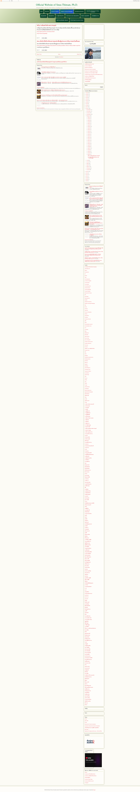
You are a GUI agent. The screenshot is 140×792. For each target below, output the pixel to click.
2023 (87, 97)
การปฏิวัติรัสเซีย (87, 414)
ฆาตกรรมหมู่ (87, 475)
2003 (87, 180)
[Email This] (42, 38)
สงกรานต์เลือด (87, 647)
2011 (87, 176)
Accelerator (87, 272)
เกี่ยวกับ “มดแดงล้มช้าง (85, 15)
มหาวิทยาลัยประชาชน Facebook (90, 77)
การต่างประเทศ (87, 405)
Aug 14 (89, 137)
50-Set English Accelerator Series (77, 20)
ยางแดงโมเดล (87, 603)
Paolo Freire (87, 338)
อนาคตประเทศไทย (88, 699)
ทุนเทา (86, 517)
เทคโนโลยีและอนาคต (88, 523)
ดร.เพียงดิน (86, 489)
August (88, 115)
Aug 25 (89, 126)
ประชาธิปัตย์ (87, 546)
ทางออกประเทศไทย (88, 513)
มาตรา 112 (86, 596)
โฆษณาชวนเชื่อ (87, 477)
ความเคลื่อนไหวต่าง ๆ (88, 442)
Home (41, 11)
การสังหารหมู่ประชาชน (88, 431)
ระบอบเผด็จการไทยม (88, 619)
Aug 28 (89, 121)
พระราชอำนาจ (87, 572)
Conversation (87, 282)
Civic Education (87, 279)
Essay (86, 306)
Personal (86, 345)
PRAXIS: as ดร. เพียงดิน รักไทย (89, 348)
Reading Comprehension (89, 357)
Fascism (86, 308)
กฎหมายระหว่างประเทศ (89, 391)
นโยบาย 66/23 (87, 530)
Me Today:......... (87, 729)
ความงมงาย (86, 444)
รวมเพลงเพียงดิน (87, 81)
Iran (85, 327)
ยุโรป (86, 614)
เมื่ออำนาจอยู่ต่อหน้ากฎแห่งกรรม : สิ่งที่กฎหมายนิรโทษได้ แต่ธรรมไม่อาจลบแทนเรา (95, 216)
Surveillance (87, 372)
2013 (87, 173)
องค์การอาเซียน (87, 697)
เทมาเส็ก (86, 525)
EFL (85, 294)
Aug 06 (89, 149)
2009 (87, 179)
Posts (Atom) (61, 56)
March (88, 166)
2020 (87, 102)
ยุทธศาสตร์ (86, 612)
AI (85, 273)
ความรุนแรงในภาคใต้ (88, 452)
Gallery (86, 313)
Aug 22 (89, 131)
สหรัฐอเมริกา (87, 669)
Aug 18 (89, 134)
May (87, 163)
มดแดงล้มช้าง (87, 591)
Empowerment (87, 298)
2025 (87, 94)
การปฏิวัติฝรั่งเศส (87, 412)
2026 (87, 92)
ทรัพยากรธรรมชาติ (88, 504)
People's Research (88, 343)
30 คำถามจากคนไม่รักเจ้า (40, 87)
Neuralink (86, 334)
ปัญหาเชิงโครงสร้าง (88, 556)
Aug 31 (89, 117)
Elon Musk (86, 296)
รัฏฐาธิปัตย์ (86, 621)
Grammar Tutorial (88, 318)
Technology (87, 374)
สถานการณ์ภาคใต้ (88, 652)
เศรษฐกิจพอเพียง (88, 645)
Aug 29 (89, 120)
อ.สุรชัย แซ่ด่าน (87, 694)
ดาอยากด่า (86, 496)
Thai (85, 381)
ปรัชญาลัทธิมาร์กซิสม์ (88, 551)
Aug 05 (89, 151)
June (88, 161)
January (88, 169)
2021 (87, 100)
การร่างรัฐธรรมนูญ (88, 424)
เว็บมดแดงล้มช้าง (87, 777)
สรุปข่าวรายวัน (87, 666)
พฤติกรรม (86, 574)
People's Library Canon (89, 341)
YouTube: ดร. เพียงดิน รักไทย (89, 76)
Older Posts (79, 54)
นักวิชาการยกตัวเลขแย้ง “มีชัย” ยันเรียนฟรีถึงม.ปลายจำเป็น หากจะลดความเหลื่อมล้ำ (53, 77)
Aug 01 (89, 154)
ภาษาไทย (86, 584)
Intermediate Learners (89, 324)
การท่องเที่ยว (87, 407)
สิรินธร (86, 680)
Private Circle (87, 350)
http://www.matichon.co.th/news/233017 (46, 31)
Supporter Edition (88, 371)
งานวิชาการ (87, 480)
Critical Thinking (87, 291)
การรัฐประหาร (87, 423)
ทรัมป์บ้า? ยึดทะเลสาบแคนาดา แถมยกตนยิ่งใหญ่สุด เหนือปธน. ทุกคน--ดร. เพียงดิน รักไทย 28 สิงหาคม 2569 (94, 248)
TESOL (86, 379)
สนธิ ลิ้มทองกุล (87, 661)
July (87, 160)
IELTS (86, 322)
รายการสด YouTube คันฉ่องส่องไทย (72, 15)
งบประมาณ (87, 478)
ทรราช (86, 501)
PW (85, 351)
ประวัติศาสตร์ (87, 550)
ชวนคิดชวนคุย (87, 485)
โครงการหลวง (87, 471)
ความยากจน (87, 447)
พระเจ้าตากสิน (87, 567)
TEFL (85, 376)
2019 (87, 103)
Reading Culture (87, 358)
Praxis (86, 722)
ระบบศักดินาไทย (87, 616)
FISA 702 (86, 310)
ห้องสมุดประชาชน (88, 690)
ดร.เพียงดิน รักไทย (88, 490)
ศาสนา (86, 642)
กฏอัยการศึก (87, 395)
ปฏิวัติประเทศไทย (88, 544)
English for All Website (88, 67)
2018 (87, 105)
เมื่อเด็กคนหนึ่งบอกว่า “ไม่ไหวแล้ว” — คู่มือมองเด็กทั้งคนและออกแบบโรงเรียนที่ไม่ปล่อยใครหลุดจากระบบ (56, 82)
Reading (86, 355)
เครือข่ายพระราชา (88, 470)
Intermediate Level (88, 325)
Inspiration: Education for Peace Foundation (93, 11)
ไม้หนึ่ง (86, 600)
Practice (86, 346)
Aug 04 (89, 152)
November (89, 111)
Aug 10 (89, 143)
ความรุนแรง (87, 450)
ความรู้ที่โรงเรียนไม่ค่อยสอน (89, 454)
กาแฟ (86, 402)
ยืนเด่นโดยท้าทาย (87, 609)
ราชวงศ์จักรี (87, 626)
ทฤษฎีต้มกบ (87, 508)
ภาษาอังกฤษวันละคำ (88, 586)
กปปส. (86, 398)
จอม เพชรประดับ (87, 482)
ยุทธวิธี (86, 610)
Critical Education (88, 285)
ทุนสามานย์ (86, 522)
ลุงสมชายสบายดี (87, 633)
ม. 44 (86, 588)
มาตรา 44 (86, 598)
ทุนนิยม (86, 518)
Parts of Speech (87, 339)
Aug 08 (89, 146)
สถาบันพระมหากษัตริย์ (88, 657)
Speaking (86, 365)
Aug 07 (89, 148)
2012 (87, 174)
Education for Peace (88, 292)
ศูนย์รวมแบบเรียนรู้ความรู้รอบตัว (62, 20)
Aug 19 (89, 132)
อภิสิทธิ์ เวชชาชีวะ (88, 701)
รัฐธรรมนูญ (86, 622)
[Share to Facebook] (45, 38)
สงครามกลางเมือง (87, 649)
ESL (85, 305)
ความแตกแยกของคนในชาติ (89, 445)
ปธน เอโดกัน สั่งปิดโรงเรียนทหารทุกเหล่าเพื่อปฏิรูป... (93, 157)
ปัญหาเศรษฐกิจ (87, 560)
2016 (87, 108)
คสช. (85, 463)
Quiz (85, 353)
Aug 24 (89, 127)
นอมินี (86, 532)
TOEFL (86, 383)
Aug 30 (89, 118)
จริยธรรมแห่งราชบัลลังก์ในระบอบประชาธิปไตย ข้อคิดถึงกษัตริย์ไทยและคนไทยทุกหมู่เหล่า (54, 95)
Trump (86, 384)
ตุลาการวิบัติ (87, 499)
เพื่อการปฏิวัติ (87, 579)
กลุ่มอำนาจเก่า (87, 400)
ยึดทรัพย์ (86, 607)
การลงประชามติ (87, 426)
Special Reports (87, 367)
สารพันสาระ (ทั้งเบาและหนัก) (89, 675)
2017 (87, 106)
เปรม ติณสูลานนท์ (88, 562)
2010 (87, 177)
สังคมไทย (86, 671)
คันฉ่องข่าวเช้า (87, 464)
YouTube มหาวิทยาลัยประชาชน (90, 773)
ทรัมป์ (86, 506)
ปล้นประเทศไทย (87, 555)
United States (87, 386)
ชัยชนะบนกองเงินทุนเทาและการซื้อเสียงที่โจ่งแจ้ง (48, 66)
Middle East (87, 332)
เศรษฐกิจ (86, 643)
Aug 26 (89, 124)
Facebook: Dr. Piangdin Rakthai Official (91, 70)
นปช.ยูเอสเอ (87, 529)
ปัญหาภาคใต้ (87, 558)
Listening (86, 329)
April (88, 164)
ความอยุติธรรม (87, 461)
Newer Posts (39, 54)
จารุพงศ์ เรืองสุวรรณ (88, 484)
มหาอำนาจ (86, 595)
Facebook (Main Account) (89, 780)
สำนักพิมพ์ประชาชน (95, 15)
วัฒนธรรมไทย (87, 636)
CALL (86, 277)
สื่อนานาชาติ (87, 682)
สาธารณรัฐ (86, 673)
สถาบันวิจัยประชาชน (88, 659)
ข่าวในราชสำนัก (87, 437)
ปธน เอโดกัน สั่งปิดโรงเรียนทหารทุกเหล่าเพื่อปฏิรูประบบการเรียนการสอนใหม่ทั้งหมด (58, 41)
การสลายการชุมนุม (88, 430)
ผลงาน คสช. (87, 565)
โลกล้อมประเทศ (87, 635)
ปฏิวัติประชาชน (87, 543)
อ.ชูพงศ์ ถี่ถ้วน (87, 692)
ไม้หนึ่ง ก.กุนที (87, 602)
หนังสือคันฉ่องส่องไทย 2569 (89, 64)
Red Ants (86, 360)
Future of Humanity (88, 312)
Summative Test (87, 369)
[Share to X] (44, 38)
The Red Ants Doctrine (79, 11)
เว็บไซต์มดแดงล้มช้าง (88, 79)
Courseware (87, 284)
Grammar (86, 317)
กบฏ (85, 397)
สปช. (86, 664)
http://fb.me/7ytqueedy (42, 33)
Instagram (86, 782)
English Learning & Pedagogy (66, 11)
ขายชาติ (86, 435)
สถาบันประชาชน (87, 656)
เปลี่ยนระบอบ (87, 563)
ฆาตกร (86, 473)
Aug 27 (89, 123)
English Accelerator (88, 301)
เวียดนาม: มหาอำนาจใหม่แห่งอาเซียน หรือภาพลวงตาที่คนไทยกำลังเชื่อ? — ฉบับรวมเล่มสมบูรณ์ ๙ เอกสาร (52, 100)
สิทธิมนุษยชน (87, 678)
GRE (85, 320)
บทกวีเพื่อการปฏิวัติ (88, 539)
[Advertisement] (94, 32)
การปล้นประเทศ (87, 416)
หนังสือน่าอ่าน (87, 689)
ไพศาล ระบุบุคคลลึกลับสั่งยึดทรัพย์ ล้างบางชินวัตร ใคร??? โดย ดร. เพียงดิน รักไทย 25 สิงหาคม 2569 (93, 255)
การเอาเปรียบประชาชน (89, 433)
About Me (47, 11)
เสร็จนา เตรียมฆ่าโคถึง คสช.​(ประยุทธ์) (46, 25)
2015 (87, 171)
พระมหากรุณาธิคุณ (88, 570)
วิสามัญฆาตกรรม (87, 638)
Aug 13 (89, 138)
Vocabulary (87, 388)
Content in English (55, 11)
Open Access (87, 336)
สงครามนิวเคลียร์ (87, 650)
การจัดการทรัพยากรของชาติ (89, 404)
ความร (86, 449)
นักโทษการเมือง (87, 534)
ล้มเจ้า (86, 631)
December (89, 109)
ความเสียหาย (87, 459)
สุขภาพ (86, 683)
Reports (86, 362)
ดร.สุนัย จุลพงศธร (87, 494)
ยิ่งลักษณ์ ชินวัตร (87, 605)
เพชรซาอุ (86, 576)
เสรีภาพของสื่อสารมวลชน (89, 687)
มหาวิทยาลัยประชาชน (88, 593)
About (86, 270)
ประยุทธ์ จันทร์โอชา (88, 548)
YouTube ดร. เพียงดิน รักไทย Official (90, 775)
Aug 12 (89, 140)
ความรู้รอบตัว (87, 456)
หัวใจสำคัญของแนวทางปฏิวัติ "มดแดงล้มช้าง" (92, 727)
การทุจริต (86, 409)
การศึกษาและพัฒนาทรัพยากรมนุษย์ (90, 428)
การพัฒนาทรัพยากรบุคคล (89, 417)
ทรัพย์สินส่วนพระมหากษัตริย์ (89, 503)
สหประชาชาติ (87, 668)
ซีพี (85, 487)
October (88, 112)
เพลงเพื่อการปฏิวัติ (88, 577)
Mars (86, 331)
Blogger (94, 789)
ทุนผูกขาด (86, 520)
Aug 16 (89, 135)
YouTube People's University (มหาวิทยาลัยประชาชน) (93, 74)
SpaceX (86, 364)
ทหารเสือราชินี (87, 510)
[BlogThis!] (43, 38)
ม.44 (85, 589)
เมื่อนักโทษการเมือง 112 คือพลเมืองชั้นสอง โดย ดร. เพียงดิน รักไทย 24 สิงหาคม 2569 (94, 258)
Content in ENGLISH (88, 65)
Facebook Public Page (88, 779)
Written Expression (88, 390)
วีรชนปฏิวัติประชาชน (88, 640)
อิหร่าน (86, 704)
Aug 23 (89, 129)
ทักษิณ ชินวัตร (87, 511)
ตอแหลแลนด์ (87, 497)
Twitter (86, 772)
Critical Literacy (87, 287)
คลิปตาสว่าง (87, 440)
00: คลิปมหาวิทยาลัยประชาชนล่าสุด (90, 266)
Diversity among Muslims (40, 107)
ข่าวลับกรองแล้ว (87, 438)
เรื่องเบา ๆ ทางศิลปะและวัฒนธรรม (90, 628)
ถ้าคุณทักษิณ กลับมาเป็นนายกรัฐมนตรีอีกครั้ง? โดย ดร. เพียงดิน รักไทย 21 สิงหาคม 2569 (93, 261)
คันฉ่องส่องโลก (51, 15)
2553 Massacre (87, 268)
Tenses (86, 378)
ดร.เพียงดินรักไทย (88, 492)
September (89, 114)
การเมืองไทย (87, 419)
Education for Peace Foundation (90, 69)
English (86, 299)
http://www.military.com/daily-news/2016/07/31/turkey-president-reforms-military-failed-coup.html (58, 45)
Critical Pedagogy (88, 289)
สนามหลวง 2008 (87, 662)
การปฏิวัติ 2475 (87, 411)
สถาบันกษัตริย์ (87, 654)
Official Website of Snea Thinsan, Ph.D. (57, 4)
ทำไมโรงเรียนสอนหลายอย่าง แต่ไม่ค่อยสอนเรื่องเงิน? (48, 102)
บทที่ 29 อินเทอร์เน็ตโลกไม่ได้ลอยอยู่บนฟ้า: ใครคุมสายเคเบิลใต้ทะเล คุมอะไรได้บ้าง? (52, 61)
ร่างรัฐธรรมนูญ (87, 624)
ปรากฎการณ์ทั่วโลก (88, 553)
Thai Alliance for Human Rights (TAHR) (91, 72)
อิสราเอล (86, 702)
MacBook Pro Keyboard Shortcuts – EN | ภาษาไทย (93, 731)
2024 (87, 95)
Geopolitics (87, 315)
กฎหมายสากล (87, 393)
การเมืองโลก (87, 421)
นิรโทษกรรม (87, 537)
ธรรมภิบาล (86, 527)
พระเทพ (86, 569)
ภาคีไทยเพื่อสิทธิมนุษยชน (89, 583)
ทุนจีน (86, 515)
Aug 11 (89, 141)
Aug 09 (89, 144)
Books (86, 275)
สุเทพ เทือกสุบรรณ (88, 685)
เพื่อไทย (86, 581)
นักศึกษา (86, 536)
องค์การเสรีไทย (87, 695)
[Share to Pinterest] (46, 38)
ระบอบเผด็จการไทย (88, 617)
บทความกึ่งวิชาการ (88, 541)
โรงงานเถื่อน (87, 629)
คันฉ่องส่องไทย (43, 15)
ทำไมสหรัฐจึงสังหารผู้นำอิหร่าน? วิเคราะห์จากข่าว (48, 72)
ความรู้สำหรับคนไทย (60, 15)
